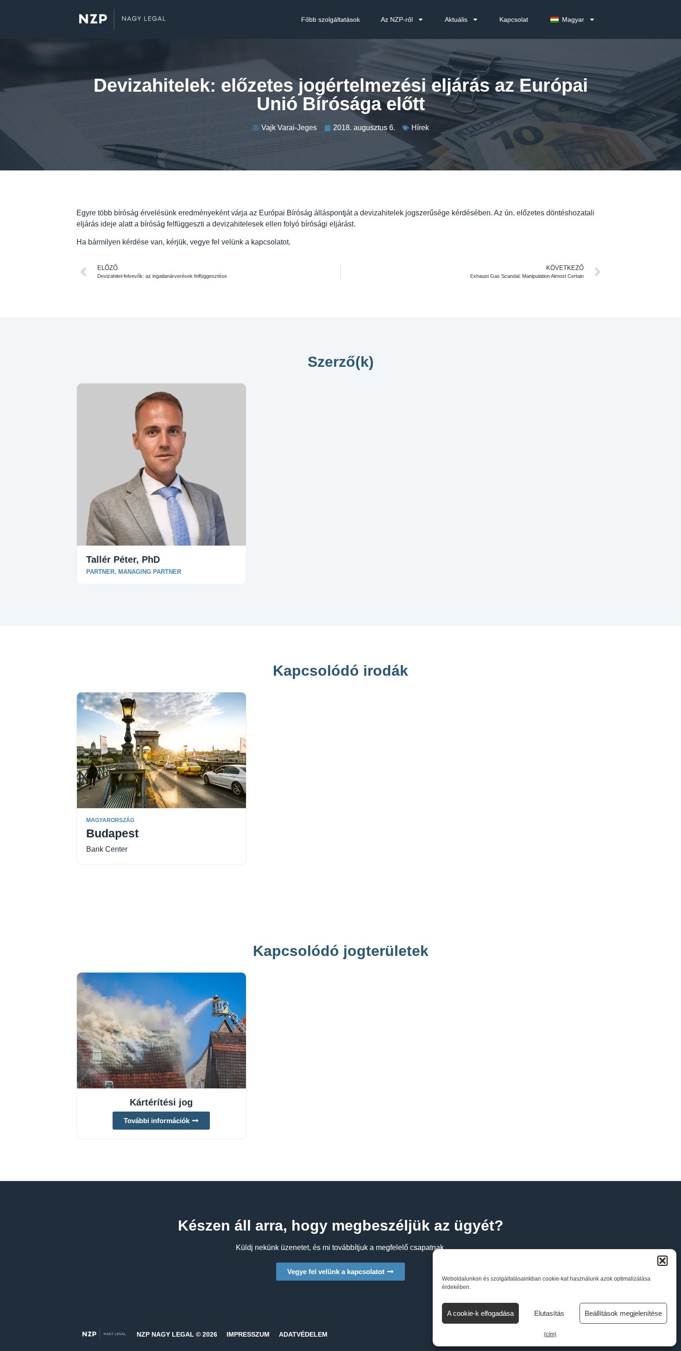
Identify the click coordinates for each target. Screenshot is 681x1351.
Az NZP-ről (397, 19)
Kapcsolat (513, 19)
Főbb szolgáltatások (330, 19)
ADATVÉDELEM (303, 1334)
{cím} (550, 1334)
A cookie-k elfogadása (480, 1313)
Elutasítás (549, 1313)
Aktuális (456, 19)
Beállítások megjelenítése (623, 1313)
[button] (662, 1260)
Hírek (420, 128)
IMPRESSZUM (248, 1334)
